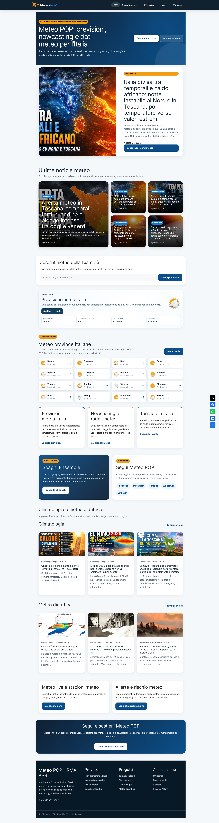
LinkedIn (122, 493)
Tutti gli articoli (175, 525)
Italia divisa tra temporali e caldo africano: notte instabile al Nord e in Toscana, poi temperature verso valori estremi (150, 100)
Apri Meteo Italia (52, 311)
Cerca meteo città (146, 38)
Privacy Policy (160, 789)
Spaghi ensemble (93, 789)
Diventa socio (160, 780)
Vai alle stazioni (53, 706)
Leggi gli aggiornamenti (131, 706)
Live (164, 5)
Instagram (138, 486)
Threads (153, 486)
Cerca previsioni (170, 277)
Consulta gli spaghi (55, 490)
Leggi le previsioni (51, 443)
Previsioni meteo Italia (96, 776)
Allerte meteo (91, 784)
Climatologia (125, 784)
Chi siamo (177, 5)
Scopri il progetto (149, 434)
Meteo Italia (173, 351)
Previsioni (149, 5)
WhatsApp (168, 486)
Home (115, 5)
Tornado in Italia (127, 776)
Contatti (157, 784)
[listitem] (56, 363)
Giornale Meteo (129, 5)
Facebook (123, 486)
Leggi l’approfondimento (140, 148)
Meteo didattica (127, 789)
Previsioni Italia (171, 38)
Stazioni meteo (126, 780)
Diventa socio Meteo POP (110, 746)
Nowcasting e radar (95, 780)
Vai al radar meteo (100, 443)
